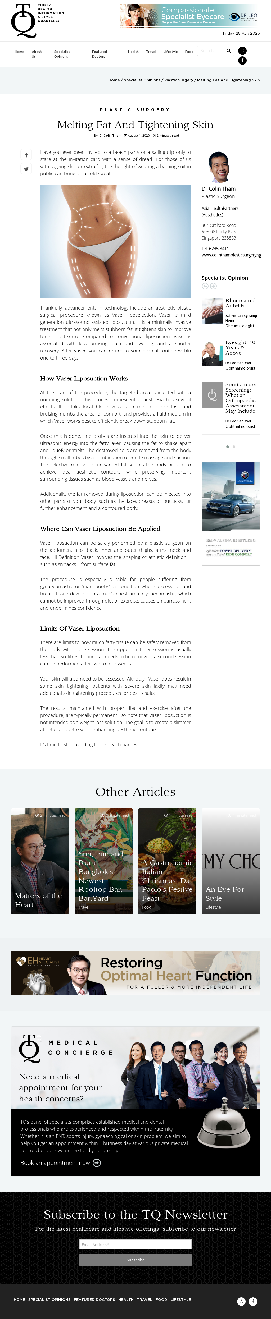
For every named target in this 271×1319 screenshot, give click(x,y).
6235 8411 (219, 248)
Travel (151, 51)
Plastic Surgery (178, 80)
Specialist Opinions (62, 54)
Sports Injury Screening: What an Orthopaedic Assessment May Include (240, 398)
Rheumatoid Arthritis (240, 303)
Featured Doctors (99, 54)
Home (19, 51)
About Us (37, 54)
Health (133, 51)
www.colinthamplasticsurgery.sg (231, 255)
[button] (227, 446)
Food (189, 51)
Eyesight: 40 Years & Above (240, 347)
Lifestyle (171, 51)
